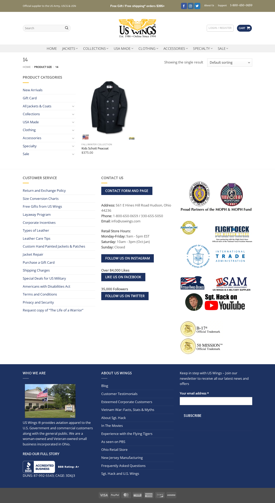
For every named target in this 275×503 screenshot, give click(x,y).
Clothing (147, 48)
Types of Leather (36, 230)
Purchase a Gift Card (39, 262)
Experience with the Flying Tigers (126, 433)
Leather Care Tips (36, 238)
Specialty (201, 48)
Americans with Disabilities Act (46, 286)
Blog (104, 385)
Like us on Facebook (123, 277)
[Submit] (66, 28)
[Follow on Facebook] (184, 6)
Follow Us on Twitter (125, 296)
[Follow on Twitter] (197, 6)
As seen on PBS (113, 441)
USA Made (122, 48)
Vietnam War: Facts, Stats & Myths (127, 409)
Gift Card (30, 98)
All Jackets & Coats (37, 106)
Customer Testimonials (119, 393)
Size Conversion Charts (41, 198)
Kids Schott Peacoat (95, 148)
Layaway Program (37, 214)
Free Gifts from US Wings (42, 206)
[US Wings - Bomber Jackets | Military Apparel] (137, 28)
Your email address (194, 393)
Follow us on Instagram (127, 258)
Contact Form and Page (126, 191)
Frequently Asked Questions (123, 465)
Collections (94, 48)
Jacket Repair (33, 254)
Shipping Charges (36, 270)
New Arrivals (32, 90)
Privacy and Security (38, 302)
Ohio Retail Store (114, 449)
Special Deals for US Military (44, 278)
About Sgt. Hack (113, 417)
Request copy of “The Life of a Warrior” (53, 310)
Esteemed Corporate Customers (126, 401)
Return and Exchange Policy (44, 190)
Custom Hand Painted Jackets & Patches (54, 246)
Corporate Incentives (39, 222)
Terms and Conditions (40, 294)
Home (52, 48)
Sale (221, 48)
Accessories (174, 48)
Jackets (68, 48)
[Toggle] (73, 106)
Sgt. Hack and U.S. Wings (120, 473)
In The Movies (112, 425)
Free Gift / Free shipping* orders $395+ (137, 6)
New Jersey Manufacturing (122, 457)
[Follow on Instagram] (191, 6)
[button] (220, 28)
